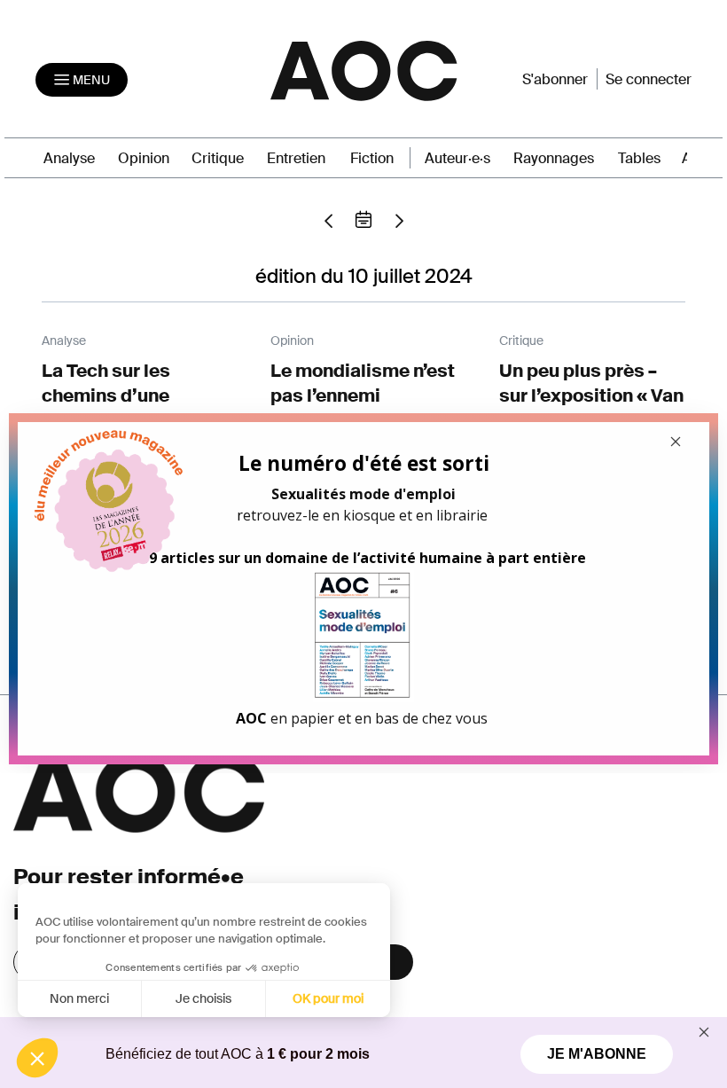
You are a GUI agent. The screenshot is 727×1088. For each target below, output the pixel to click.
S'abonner (555, 79)
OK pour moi (328, 998)
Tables (639, 158)
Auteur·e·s (457, 158)
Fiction (372, 158)
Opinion (143, 158)
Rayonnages (553, 158)
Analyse (69, 158)
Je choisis (203, 998)
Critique (218, 158)
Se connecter (649, 79)
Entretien (296, 158)
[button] (37, 1058)
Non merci (79, 998)
